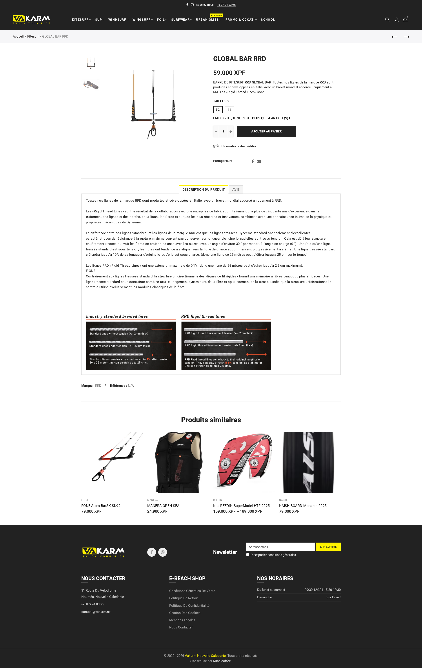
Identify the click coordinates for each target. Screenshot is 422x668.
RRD (98, 386)
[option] (153, 104)
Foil (161, 19)
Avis (236, 190)
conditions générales (282, 555)
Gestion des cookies (184, 613)
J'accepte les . (273, 555)
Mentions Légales (182, 620)
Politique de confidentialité (189, 606)
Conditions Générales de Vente (192, 591)
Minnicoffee (222, 661)
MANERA (152, 500)
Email (259, 162)
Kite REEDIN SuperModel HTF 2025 (241, 506)
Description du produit (203, 190)
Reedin (217, 500)
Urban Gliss (209, 17)
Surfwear (180, 19)
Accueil (18, 36)
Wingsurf (142, 19)
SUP (98, 19)
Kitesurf (80, 19)
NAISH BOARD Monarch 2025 (303, 506)
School (268, 19)
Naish (283, 500)
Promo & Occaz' (240, 19)
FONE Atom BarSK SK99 (100, 506)
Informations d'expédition (239, 146)
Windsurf (117, 19)
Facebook (252, 162)
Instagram (162, 552)
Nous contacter (181, 627)
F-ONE (85, 500)
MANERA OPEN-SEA (163, 506)
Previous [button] (114, 105)
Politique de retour (183, 598)
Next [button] (191, 105)
